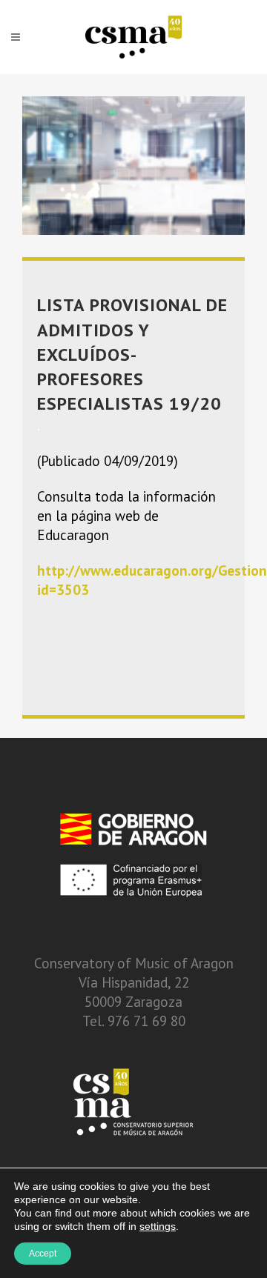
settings (157, 1226)
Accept (42, 1253)
